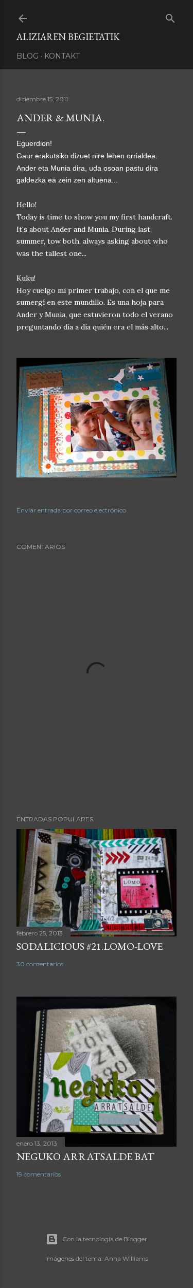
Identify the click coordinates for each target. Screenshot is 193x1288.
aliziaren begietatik (68, 37)
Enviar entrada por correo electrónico (71, 510)
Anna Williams (126, 1258)
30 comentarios (39, 964)
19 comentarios (38, 1174)
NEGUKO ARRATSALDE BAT (85, 1156)
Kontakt (62, 56)
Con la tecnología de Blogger (104, 1239)
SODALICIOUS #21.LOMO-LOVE (89, 946)
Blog (27, 56)
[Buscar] (170, 16)
